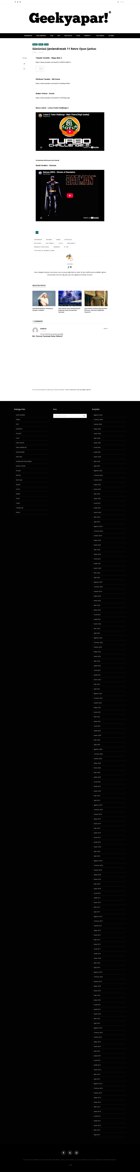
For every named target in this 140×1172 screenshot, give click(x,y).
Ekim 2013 (97, 1130)
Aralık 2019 (97, 786)
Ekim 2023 (97, 573)
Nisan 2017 (97, 935)
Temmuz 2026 (98, 419)
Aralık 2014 (97, 1065)
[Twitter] (24, 69)
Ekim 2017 (97, 907)
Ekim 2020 (97, 740)
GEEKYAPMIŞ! (20, 452)
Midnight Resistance (41, 247)
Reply (106, 328)
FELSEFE (18, 433)
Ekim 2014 (97, 1074)
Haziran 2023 (98, 591)
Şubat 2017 (97, 944)
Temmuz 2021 (98, 698)
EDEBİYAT (87, 35)
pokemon (56, 247)
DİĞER (18, 419)
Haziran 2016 (98, 981)
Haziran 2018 (98, 870)
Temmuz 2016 (98, 977)
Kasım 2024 (97, 512)
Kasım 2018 (97, 847)
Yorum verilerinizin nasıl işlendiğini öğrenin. (78, 390)
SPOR (18, 498)
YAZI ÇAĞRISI (100, 35)
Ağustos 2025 (98, 471)
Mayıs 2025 (97, 485)
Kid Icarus (37, 243)
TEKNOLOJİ (19, 508)
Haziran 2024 (98, 536)
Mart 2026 (97, 438)
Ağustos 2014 (98, 1083)
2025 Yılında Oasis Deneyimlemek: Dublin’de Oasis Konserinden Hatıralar (69, 310)
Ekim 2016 (97, 963)
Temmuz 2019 (98, 809)
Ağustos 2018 (98, 861)
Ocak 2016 (97, 1005)
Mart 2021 (97, 717)
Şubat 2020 (97, 777)
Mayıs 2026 (97, 429)
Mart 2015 (97, 1051)
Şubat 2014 (97, 1111)
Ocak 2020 (97, 782)
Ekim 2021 (97, 684)
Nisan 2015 (97, 1046)
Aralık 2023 (97, 563)
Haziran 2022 (98, 647)
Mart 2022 (97, 661)
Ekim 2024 (97, 517)
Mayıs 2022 (97, 652)
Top (70, 1165)
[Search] (118, 2)
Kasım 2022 (97, 624)
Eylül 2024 (97, 522)
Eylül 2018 (97, 856)
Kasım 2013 (97, 1125)
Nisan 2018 (97, 879)
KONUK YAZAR (20, 466)
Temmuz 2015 (98, 1032)
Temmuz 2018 (98, 865)
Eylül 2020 (97, 744)
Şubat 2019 (97, 833)
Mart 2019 (97, 828)
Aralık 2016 (97, 953)
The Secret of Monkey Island (44, 250)
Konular (18, 471)
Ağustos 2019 (98, 805)
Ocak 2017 (97, 949)
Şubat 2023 (97, 610)
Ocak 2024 (97, 559)
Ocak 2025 (97, 503)
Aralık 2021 (97, 675)
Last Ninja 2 (50, 243)
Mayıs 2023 (97, 596)
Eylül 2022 (97, 633)
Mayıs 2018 (97, 875)
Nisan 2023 (97, 601)
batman (49, 239)
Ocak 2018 (97, 893)
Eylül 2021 (97, 689)
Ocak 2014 (97, 1116)
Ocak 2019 (97, 837)
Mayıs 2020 (97, 763)
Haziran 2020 (98, 758)
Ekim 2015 (97, 1018)
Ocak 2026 (97, 447)
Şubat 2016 (97, 1000)
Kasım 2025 (97, 457)
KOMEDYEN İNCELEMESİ (24, 461)
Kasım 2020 (97, 735)
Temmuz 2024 (98, 531)
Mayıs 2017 (97, 930)
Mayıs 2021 (97, 707)
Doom (58, 239)
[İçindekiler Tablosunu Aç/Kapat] (40, 68)
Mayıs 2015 (97, 1042)
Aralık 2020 (97, 731)
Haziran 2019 (98, 814)
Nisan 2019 (97, 823)
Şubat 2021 (97, 721)
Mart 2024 (97, 550)
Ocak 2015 (97, 1060)
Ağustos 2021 (98, 693)
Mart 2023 (97, 605)
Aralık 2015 (97, 1009)
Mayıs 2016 (97, 986)
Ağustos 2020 (98, 749)
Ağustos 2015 (98, 1028)
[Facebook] (24, 64)
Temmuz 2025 (98, 475)
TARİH (18, 503)
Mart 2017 (97, 940)
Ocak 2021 (97, 726)
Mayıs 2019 (97, 819)
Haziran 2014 (98, 1093)
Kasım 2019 (97, 791)
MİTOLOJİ (19, 480)
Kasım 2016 (97, 958)
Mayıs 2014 (97, 1097)
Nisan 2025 (97, 489)
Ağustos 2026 (98, 415)
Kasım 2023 (97, 568)
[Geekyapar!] (70, 18)
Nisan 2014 (97, 1102)
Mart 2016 (97, 995)
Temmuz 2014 (98, 1088)
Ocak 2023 (97, 614)
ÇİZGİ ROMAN (20, 415)
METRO (35, 44)
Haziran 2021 (98, 703)
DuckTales (68, 239)
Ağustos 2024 (98, 526)
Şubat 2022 (97, 666)
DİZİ (59, 35)
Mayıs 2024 (97, 540)
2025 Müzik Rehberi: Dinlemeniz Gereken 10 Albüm (42, 309)
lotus (61, 243)
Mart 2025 (97, 494)
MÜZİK (41, 44)
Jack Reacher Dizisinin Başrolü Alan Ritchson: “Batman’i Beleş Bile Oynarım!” (95, 310)
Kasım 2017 (97, 902)
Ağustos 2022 (98, 638)
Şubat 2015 (97, 1056)
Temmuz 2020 (98, 754)
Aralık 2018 (97, 842)
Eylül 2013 (97, 1135)
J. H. (35, 52)
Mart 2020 (97, 772)
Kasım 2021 (97, 679)
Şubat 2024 (97, 554)
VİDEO (18, 512)
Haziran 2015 (98, 1037)
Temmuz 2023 (98, 587)
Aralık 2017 (97, 898)
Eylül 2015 (97, 1023)
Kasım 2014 (97, 1070)
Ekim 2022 (97, 628)
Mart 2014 (97, 1107)
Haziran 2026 (98, 424)
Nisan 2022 (97, 656)
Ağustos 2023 (98, 582)
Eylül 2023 (97, 577)
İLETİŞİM (111, 35)
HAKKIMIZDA (28, 35)
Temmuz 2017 (98, 921)
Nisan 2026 (97, 433)
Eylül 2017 (97, 912)
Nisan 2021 (97, 712)
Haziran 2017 (98, 926)
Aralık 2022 (97, 619)
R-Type (66, 247)
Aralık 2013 (97, 1121)
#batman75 (38, 239)
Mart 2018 (97, 884)
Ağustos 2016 (98, 972)
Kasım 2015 (97, 1014)
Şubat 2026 (97, 443)
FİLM (51, 35)
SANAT (18, 494)
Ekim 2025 (97, 461)
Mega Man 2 (71, 243)
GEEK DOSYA (68, 35)
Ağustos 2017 (98, 916)
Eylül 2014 (97, 1079)
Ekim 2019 (97, 796)
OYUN (78, 35)
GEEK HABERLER (41, 35)
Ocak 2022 (97, 670)
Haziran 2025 (98, 480)
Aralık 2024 (97, 508)
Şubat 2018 (97, 888)
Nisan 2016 (97, 991)
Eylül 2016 (97, 967)
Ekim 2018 (97, 851)
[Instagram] (76, 1152)
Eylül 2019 (97, 800)
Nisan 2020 (97, 768)
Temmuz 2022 (98, 642)
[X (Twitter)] (70, 1152)
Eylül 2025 (97, 466)
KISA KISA (19, 457)
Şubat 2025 (97, 498)
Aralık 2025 (97, 452)
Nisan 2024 (97, 545)
